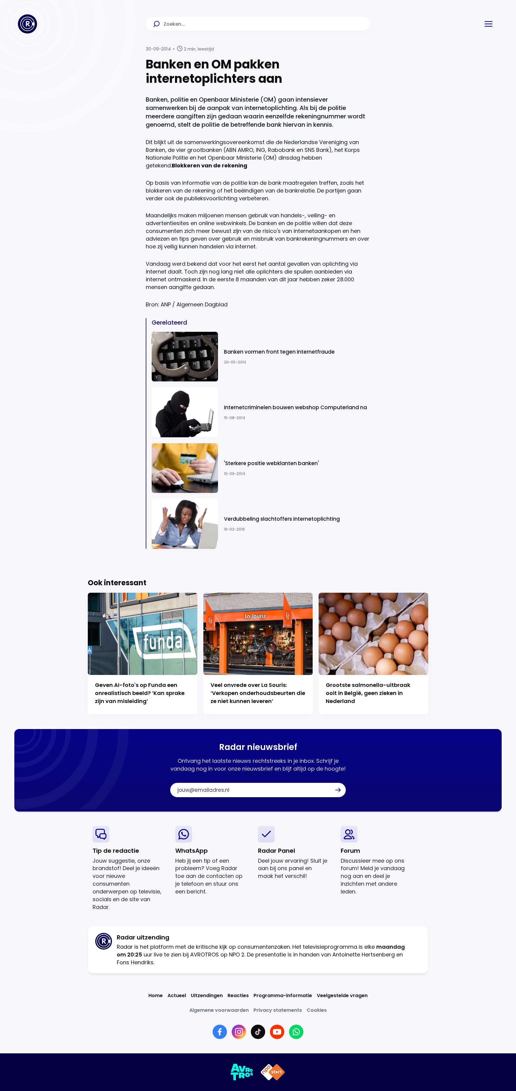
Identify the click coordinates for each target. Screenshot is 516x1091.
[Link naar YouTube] (277, 1032)
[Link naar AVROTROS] (242, 1072)
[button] (488, 23)
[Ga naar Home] (27, 23)
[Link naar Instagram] (239, 1032)
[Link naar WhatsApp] (296, 1032)
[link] (129, 868)
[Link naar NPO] (272, 1072)
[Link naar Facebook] (220, 1032)
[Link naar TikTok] (258, 1032)
